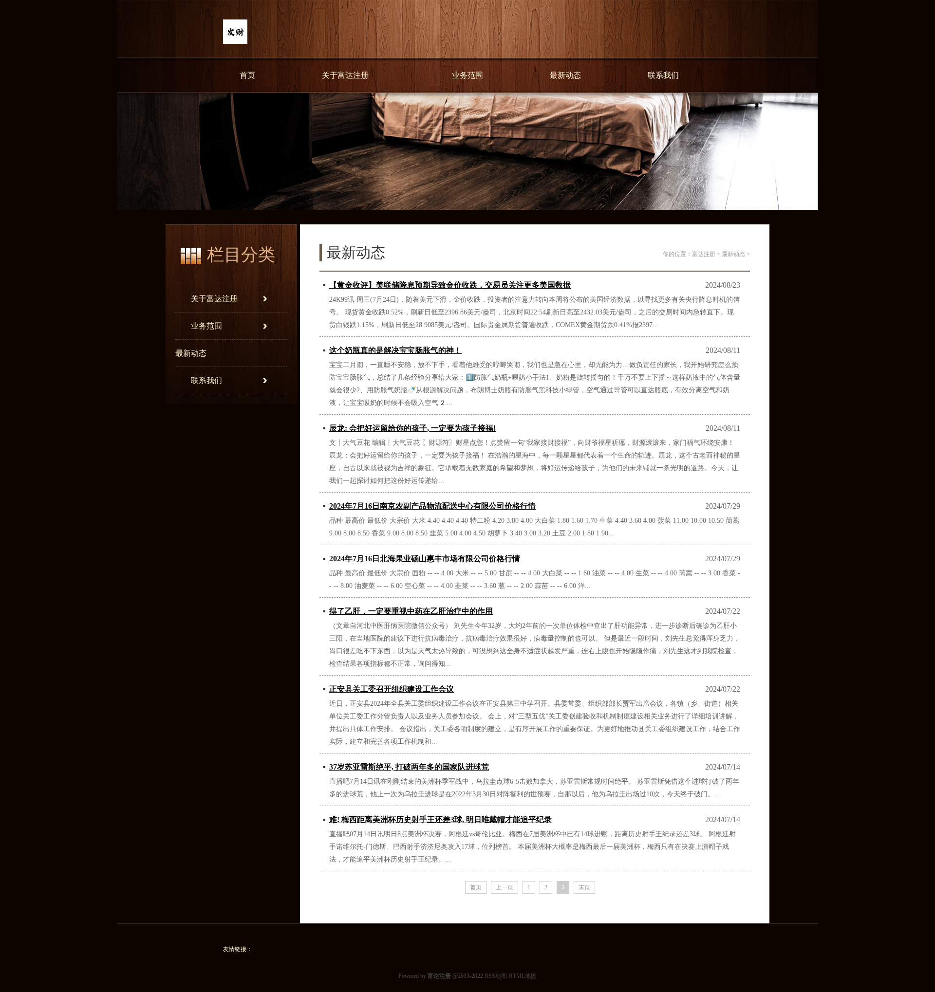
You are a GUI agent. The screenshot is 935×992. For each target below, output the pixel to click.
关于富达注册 (345, 75)
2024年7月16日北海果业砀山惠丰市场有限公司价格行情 (424, 558)
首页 (247, 75)
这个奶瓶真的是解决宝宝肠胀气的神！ (395, 350)
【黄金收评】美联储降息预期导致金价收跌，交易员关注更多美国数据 (450, 285)
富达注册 (703, 254)
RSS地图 (496, 976)
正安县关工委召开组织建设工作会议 (391, 689)
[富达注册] (235, 41)
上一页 (504, 887)
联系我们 (663, 75)
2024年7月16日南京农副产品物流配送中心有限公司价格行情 (432, 506)
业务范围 (467, 75)
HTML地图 (522, 976)
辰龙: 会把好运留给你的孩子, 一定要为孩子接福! (412, 428)
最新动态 (565, 75)
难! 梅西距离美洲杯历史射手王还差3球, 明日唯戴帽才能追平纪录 (440, 819)
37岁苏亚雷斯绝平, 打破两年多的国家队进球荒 (409, 767)
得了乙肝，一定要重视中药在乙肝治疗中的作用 (411, 611)
